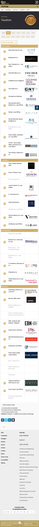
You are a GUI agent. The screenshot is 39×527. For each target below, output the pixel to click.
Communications (24, 452)
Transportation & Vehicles (26, 497)
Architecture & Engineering (27, 449)
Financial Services (24, 473)
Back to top (4, 427)
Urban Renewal (24, 500)
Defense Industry (24, 461)
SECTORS (24, 444)
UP (22, 440)
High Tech (22, 479)
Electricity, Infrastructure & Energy (29, 467)
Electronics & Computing (26, 470)
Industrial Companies (25, 482)
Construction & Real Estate (27, 455)
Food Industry (23, 476)
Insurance (22, 485)
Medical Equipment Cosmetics (28, 491)
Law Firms (22, 488)
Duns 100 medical (24, 464)
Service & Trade (23, 494)
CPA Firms (22, 458)
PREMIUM (24, 435)
